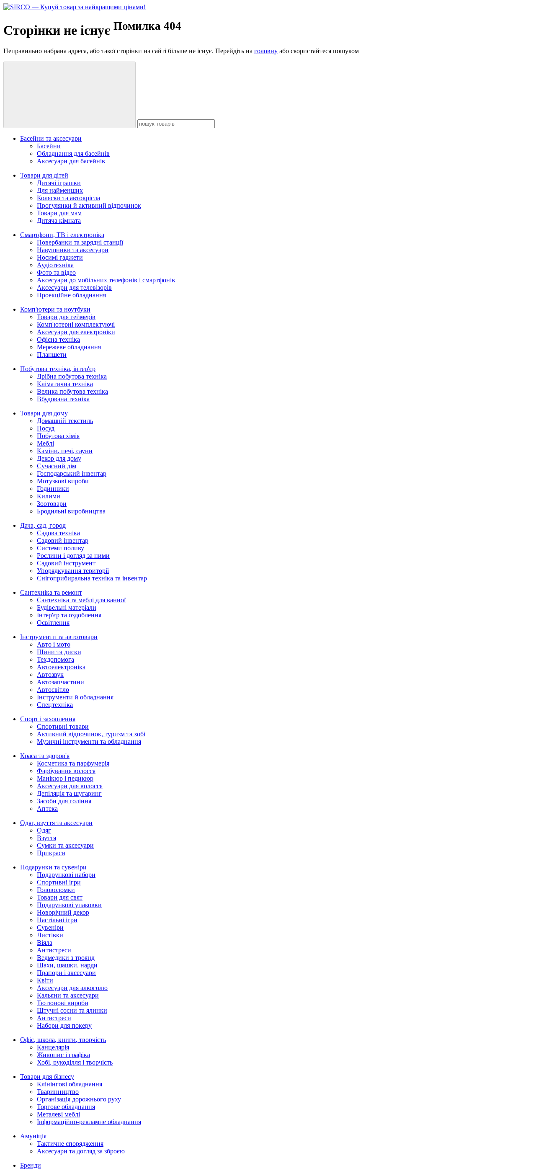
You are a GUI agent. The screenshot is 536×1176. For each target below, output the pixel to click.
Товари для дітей (44, 175)
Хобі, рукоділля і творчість (75, 1062)
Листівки (50, 935)
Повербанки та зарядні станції (80, 242)
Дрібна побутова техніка (72, 376)
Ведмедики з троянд (66, 957)
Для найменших (60, 190)
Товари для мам (59, 213)
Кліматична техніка (65, 383)
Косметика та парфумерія (73, 763)
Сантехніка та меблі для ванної (81, 599)
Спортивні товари (63, 726)
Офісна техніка (58, 339)
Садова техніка (58, 532)
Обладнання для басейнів (73, 153)
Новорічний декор (63, 912)
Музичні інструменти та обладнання (89, 741)
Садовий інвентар (62, 540)
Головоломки (56, 889)
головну (266, 50)
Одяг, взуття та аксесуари (56, 822)
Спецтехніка (55, 704)
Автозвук (50, 674)
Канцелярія (53, 1047)
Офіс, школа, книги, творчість (63, 1039)
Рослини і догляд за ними (73, 555)
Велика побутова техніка (72, 391)
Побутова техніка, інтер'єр (57, 368)
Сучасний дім (56, 465)
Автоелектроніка (61, 667)
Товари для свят (59, 897)
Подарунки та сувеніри (53, 867)
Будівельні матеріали (66, 607)
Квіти (45, 980)
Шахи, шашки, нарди (67, 965)
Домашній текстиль (65, 420)
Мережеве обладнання (69, 347)
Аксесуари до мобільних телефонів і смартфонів (106, 280)
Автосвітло (53, 689)
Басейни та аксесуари (51, 138)
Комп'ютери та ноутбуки (55, 309)
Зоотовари (52, 503)
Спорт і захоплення (47, 718)
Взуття (46, 837)
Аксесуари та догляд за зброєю (81, 1151)
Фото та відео (56, 272)
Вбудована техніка (63, 398)
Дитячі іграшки (59, 182)
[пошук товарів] (69, 95)
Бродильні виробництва (71, 511)
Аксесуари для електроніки (76, 331)
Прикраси (51, 852)
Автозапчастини (60, 682)
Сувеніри (50, 927)
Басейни (49, 146)
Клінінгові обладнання (69, 1084)
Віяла (44, 942)
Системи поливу (60, 548)
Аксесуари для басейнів (71, 161)
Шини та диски (59, 651)
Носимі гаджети (60, 257)
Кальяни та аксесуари (68, 995)
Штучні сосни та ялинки (72, 1010)
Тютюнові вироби (62, 1002)
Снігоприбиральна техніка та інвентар (92, 578)
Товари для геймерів (66, 316)
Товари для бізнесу (47, 1076)
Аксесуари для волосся (70, 785)
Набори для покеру (64, 1025)
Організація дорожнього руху (79, 1099)
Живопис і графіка (63, 1054)
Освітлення (53, 622)
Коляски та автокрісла (68, 197)
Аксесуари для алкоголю (72, 987)
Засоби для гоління (64, 801)
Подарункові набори (66, 874)
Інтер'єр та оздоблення (69, 615)
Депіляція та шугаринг (69, 793)
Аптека (47, 808)
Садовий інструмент (66, 563)
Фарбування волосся (66, 770)
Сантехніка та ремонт (51, 592)
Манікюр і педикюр (65, 778)
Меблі (45, 443)
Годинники (53, 488)
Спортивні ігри (59, 882)
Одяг (44, 830)
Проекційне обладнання (71, 295)
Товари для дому (44, 413)
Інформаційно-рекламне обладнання (89, 1121)
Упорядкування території (73, 570)
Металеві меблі (58, 1114)
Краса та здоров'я (45, 755)
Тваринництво (58, 1091)
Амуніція (33, 1136)
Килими (48, 496)
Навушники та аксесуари (72, 249)
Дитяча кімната (59, 220)
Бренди (30, 1165)
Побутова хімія (58, 435)
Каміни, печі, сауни (65, 450)
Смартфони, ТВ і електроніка (62, 234)
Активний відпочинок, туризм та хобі (91, 734)
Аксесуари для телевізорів (74, 287)
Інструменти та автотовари (59, 636)
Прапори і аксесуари (66, 972)
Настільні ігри (57, 919)
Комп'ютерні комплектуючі (76, 324)
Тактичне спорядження (70, 1143)
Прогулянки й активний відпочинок (89, 205)
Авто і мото (53, 644)
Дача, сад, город (43, 525)
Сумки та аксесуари (65, 845)
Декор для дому (59, 458)
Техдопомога (55, 659)
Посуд (45, 428)
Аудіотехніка (55, 264)
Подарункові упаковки (69, 904)
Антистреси (54, 950)
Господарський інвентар (71, 473)
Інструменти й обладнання (75, 697)
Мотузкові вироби (63, 481)
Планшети (52, 354)
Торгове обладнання (66, 1106)
